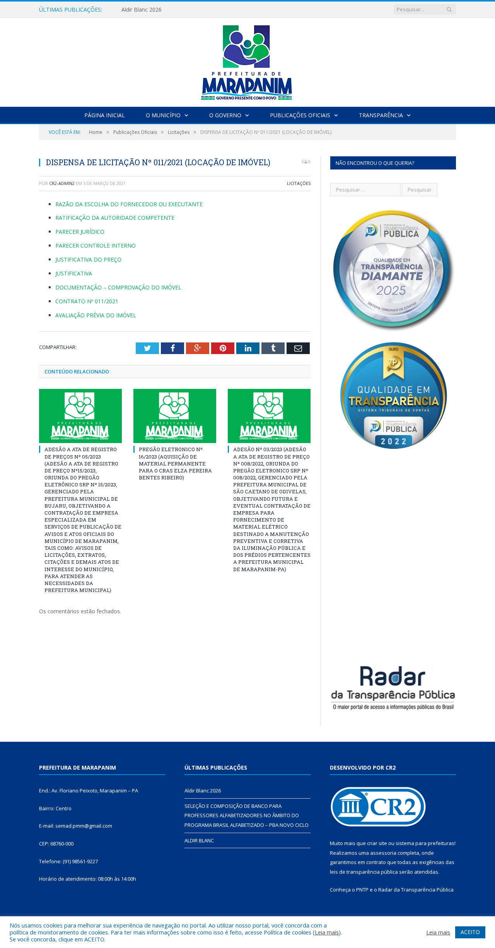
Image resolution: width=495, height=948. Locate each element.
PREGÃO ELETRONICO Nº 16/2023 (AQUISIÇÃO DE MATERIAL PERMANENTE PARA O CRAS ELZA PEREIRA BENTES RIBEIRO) (175, 463)
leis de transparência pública (364, 871)
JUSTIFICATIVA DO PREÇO (88, 259)
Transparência (381, 115)
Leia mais (327, 932)
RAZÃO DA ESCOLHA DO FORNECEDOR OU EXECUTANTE (129, 204)
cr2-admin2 (62, 183)
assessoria (383, 852)
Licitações (299, 183)
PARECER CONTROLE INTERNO (95, 245)
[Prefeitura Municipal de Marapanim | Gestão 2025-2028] (247, 60)
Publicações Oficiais (300, 115)
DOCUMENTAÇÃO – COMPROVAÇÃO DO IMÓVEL (118, 287)
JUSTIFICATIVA (73, 273)
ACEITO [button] (470, 932)
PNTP (362, 889)
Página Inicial (104, 115)
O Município (163, 115)
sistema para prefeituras (425, 843)
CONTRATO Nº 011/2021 (86, 301)
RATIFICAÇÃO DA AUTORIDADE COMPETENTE (114, 217)
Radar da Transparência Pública (416, 889)
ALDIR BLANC (199, 840)
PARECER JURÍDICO (79, 231)
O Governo (225, 115)
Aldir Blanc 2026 (141, 9)
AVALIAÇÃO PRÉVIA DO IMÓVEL (95, 315)
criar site (377, 843)
